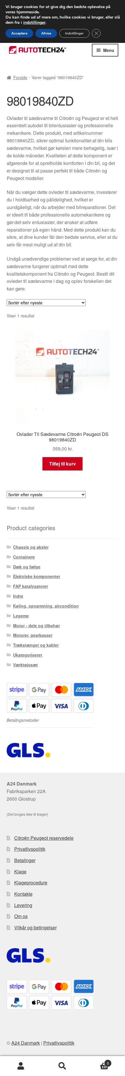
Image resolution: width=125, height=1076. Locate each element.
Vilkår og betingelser (35, 927)
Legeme (21, 616)
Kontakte (23, 893)
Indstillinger (74, 33)
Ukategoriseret (27, 655)
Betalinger (24, 860)
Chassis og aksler (31, 547)
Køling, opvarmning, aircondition (46, 606)
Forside (20, 77)
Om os (21, 916)
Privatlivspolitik (29, 849)
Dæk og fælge (26, 567)
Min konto (21, 1066)
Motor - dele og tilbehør (36, 625)
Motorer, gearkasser (32, 635)
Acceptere (19, 33)
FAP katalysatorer (30, 586)
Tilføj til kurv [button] (62, 463)
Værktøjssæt (25, 665)
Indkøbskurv (96, 1061)
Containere (24, 557)
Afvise (46, 33)
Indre (18, 596)
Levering (23, 905)
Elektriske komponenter (36, 576)
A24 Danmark (25, 1042)
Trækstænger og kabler (36, 645)
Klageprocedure (30, 882)
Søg (62, 1066)
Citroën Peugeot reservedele (44, 838)
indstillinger (34, 22)
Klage (20, 871)
